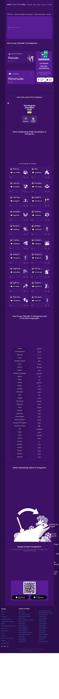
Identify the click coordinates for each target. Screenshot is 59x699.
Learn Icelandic (43, 627)
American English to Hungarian (23, 14)
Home (11, 14)
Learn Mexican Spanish (25, 634)
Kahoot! (38, 4)
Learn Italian (42, 629)
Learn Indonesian (23, 629)
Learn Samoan (22, 638)
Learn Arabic (22, 612)
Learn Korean (42, 630)
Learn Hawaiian (43, 623)
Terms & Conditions (35, 650)
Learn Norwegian (43, 634)
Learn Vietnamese (43, 641)
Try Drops (3, 616)
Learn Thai (41, 639)
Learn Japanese (23, 630)
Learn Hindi (42, 625)
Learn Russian (42, 636)
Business (44, 4)
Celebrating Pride (40, 14)
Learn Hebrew (22, 625)
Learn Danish (42, 616)
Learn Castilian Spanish (25, 616)
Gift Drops (49, 4)
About (3, 611)
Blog (34, 4)
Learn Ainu (21, 611)
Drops (24, 4)
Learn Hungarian (23, 627)
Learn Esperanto (43, 618)
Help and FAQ (5, 643)
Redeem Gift (4, 630)
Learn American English (45, 611)
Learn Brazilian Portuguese (46, 612)
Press (2, 633)
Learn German (42, 621)
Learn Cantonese (43, 614)
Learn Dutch (22, 618)
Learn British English (24, 614)
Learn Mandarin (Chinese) (25, 632)
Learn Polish (22, 636)
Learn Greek (22, 623)
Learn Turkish (22, 641)
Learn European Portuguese (26, 620)
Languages (29, 4)
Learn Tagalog (22, 639)
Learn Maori (42, 632)
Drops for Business (6, 619)
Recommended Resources (8, 626)
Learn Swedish (43, 638)
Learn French (22, 621)
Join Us (3, 635)
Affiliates (3, 640)
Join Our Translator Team (7, 638)
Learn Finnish (42, 620)
